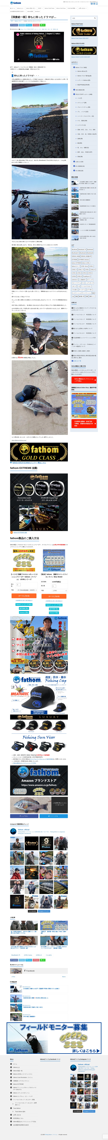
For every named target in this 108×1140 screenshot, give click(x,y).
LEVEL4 (79, 273)
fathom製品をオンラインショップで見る (24, 763)
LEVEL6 (90, 273)
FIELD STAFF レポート (32, 29)
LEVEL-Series (28, 955)
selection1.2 (75, 279)
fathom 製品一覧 (30, 8)
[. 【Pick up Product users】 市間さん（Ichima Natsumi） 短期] (32, 887)
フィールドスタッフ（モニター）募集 (24, 1099)
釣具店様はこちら (18, 1118)
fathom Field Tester (49, 8)
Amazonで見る (24, 612)
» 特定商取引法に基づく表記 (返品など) (24, 600)
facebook (37, 11)
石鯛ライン (92, 296)
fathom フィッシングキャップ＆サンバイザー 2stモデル (24, 1088)
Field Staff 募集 (71, 8)
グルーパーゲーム (82, 107)
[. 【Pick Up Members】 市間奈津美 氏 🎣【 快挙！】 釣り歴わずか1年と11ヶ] (32, 858)
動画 (93, 293)
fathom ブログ (23, 29)
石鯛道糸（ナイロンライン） (21, 1081)
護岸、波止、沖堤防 (83, 152)
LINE (43, 25)
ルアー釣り (89, 289)
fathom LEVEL (85, 263)
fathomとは (20, 8)
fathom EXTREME (76, 263)
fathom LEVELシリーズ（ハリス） (23, 1074)
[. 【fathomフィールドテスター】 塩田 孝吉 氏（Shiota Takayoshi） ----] (61, 902)
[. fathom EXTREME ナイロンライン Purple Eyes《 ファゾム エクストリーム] (17, 843)
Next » (64, 976)
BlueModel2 (90, 249)
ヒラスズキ (80, 125)
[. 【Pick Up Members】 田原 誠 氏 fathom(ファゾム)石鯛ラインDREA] (46, 858)
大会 (73, 296)
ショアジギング (89, 283)
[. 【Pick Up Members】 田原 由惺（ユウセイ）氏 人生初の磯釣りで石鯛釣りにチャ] (17, 858)
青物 (78, 156)
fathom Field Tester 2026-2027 (80, 38)
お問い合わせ (82, 8)
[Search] (95, 18)
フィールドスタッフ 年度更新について (84, 314)
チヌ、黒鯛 (41, 29)
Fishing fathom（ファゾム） (51, 1134)
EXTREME (74, 259)
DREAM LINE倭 (76, 256)
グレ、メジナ (81, 111)
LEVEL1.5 (39, 955)
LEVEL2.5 (92, 269)
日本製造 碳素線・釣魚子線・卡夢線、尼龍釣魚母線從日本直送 (83, 424)
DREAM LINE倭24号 (86, 256)
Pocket (36, 25)
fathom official (81, 71)
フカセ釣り (49, 955)
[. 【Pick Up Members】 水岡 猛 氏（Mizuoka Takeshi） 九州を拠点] (17, 887)
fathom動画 (30, 11)
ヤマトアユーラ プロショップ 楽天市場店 (41, 759)
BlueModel (74, 249)
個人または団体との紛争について (82, 328)
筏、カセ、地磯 (81, 147)
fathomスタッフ (76, 266)
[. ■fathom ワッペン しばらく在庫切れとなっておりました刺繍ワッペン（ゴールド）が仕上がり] (61, 887)
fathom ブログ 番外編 (83, 75)
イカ (78, 98)
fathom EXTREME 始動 (20, 532)
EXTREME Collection (84, 259)
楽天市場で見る (24, 608)
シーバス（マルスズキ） (84, 116)
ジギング (74, 286)
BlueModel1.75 (15, 955)
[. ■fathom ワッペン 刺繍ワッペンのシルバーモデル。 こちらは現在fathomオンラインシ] (46, 887)
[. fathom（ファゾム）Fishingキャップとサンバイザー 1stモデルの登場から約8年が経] (17, 872)
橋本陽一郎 (81, 296)
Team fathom (16, 1108)
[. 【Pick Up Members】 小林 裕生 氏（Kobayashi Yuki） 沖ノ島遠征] (46, 902)
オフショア (80, 102)
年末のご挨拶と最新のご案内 (81, 351)
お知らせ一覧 (77, 361)
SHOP (39, 8)
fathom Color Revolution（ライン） (23, 1077)
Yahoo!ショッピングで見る (24, 604)
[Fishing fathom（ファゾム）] (15, 3)
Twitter (22, 25)
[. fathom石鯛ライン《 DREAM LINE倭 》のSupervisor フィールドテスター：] (61, 843)
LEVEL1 (91, 266)
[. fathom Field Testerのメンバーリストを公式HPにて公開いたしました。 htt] (32, 843)
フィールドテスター (86, 286)
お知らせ (78, 161)
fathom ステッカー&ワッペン (21, 1093)
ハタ (79, 286)
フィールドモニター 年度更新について (84, 324)
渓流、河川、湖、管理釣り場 (51, 29)
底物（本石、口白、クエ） (85, 129)
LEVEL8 (74, 276)
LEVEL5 (85, 273)
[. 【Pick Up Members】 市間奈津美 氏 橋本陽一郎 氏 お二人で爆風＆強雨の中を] (61, 858)
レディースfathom (82, 80)
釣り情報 (78, 170)
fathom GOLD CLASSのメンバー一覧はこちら (29, 463)
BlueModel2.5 (75, 253)
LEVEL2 (87, 269)
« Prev (13, 976)
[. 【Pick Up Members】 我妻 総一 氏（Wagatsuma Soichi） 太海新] (32, 902)
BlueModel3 (83, 253)
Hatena (29, 25)
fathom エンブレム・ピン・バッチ (23, 1096)
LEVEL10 (79, 276)
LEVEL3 (74, 273)
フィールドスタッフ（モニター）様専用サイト (26, 1104)
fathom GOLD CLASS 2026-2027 (80, 57)
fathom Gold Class (61, 8)
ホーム (13, 8)
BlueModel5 (90, 253)
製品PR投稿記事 (82, 84)
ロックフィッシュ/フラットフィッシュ (81, 293)
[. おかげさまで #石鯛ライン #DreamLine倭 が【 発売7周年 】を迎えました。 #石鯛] (61, 872)
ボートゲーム (82, 289)
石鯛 (87, 296)
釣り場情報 (79, 166)
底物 (76, 296)
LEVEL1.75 (81, 269)
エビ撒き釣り (82, 279)
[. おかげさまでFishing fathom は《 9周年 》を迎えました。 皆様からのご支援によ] (46, 843)
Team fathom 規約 (20, 1111)
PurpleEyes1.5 (86, 276)
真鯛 (78, 138)
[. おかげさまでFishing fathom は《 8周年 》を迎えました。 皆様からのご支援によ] (17, 902)
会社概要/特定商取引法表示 (17, 11)
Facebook (14, 25)
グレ (83, 283)
